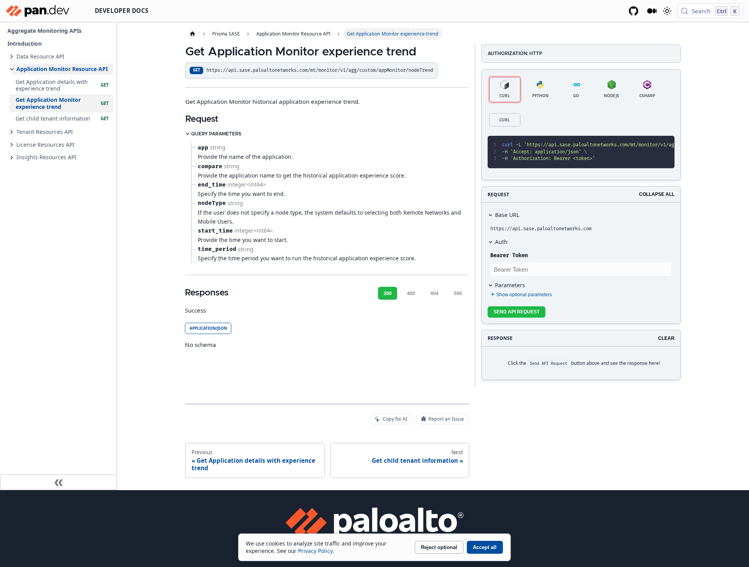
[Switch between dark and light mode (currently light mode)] (667, 11)
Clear (666, 338)
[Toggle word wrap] (638, 145)
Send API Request (516, 312)
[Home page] (192, 34)
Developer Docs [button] (122, 10)
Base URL (507, 215)
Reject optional (439, 547)
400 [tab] (411, 293)
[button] (62, 56)
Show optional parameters (524, 294)
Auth (501, 241)
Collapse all (656, 194)
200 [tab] (387, 293)
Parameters (510, 285)
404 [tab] (434, 293)
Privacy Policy (315, 551)
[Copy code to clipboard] (652, 145)
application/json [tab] (208, 328)
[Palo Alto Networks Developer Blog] (652, 11)
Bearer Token (509, 255)
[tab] (504, 89)
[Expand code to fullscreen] (665, 145)
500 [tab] (458, 293)
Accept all (485, 547)
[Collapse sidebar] (58, 482)
